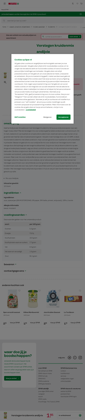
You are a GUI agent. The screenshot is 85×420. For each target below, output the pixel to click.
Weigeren (47, 117)
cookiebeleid (31, 109)
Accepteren (63, 117)
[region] (42, 89)
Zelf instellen (20, 117)
